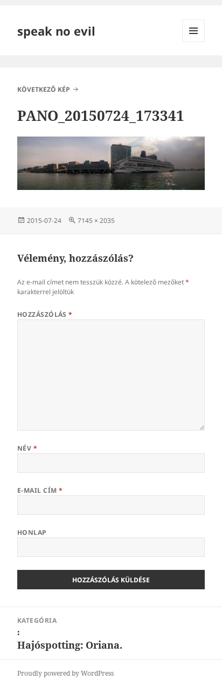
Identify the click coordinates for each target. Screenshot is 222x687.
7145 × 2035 (96, 220)
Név (27, 448)
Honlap (32, 532)
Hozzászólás (45, 314)
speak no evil (56, 31)
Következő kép (43, 89)
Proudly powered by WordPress (65, 673)
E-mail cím (40, 490)
